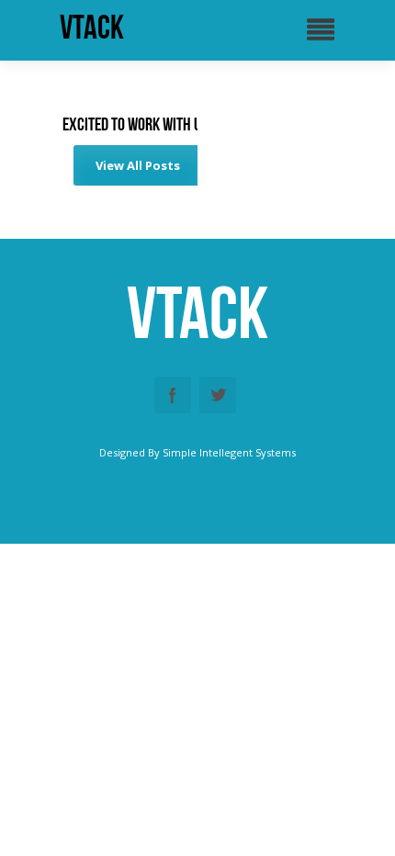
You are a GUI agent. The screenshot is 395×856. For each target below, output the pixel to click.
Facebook (172, 395)
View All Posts (138, 165)
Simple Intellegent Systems (229, 452)
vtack (92, 27)
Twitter (217, 395)
